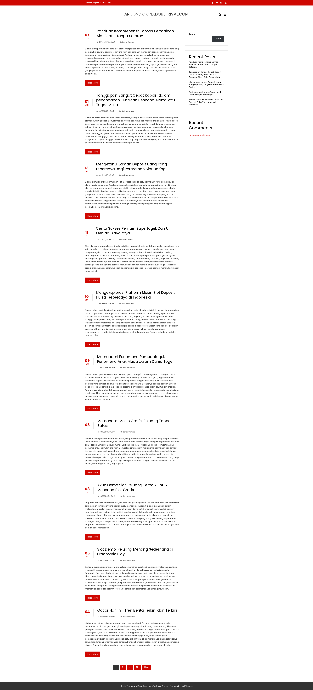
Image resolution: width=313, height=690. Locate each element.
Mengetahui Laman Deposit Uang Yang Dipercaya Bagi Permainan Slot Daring (131, 167)
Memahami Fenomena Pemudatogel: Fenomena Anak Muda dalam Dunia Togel (135, 359)
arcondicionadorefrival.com (156, 14)
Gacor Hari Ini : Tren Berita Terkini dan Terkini (137, 610)
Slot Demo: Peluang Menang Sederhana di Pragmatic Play (135, 552)
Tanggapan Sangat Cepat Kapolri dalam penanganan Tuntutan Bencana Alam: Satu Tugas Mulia (135, 100)
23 (137, 667)
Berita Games (128, 42)
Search (192, 34)
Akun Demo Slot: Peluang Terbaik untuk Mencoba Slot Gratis (132, 487)
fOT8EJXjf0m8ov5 (107, 42)
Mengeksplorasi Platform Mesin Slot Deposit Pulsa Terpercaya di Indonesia (135, 295)
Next (146, 667)
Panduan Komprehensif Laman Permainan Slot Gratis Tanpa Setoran (135, 33)
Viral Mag (174, 686)
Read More (92, 82)
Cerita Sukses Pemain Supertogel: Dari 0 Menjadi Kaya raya (132, 231)
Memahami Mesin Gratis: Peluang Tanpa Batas (134, 423)
